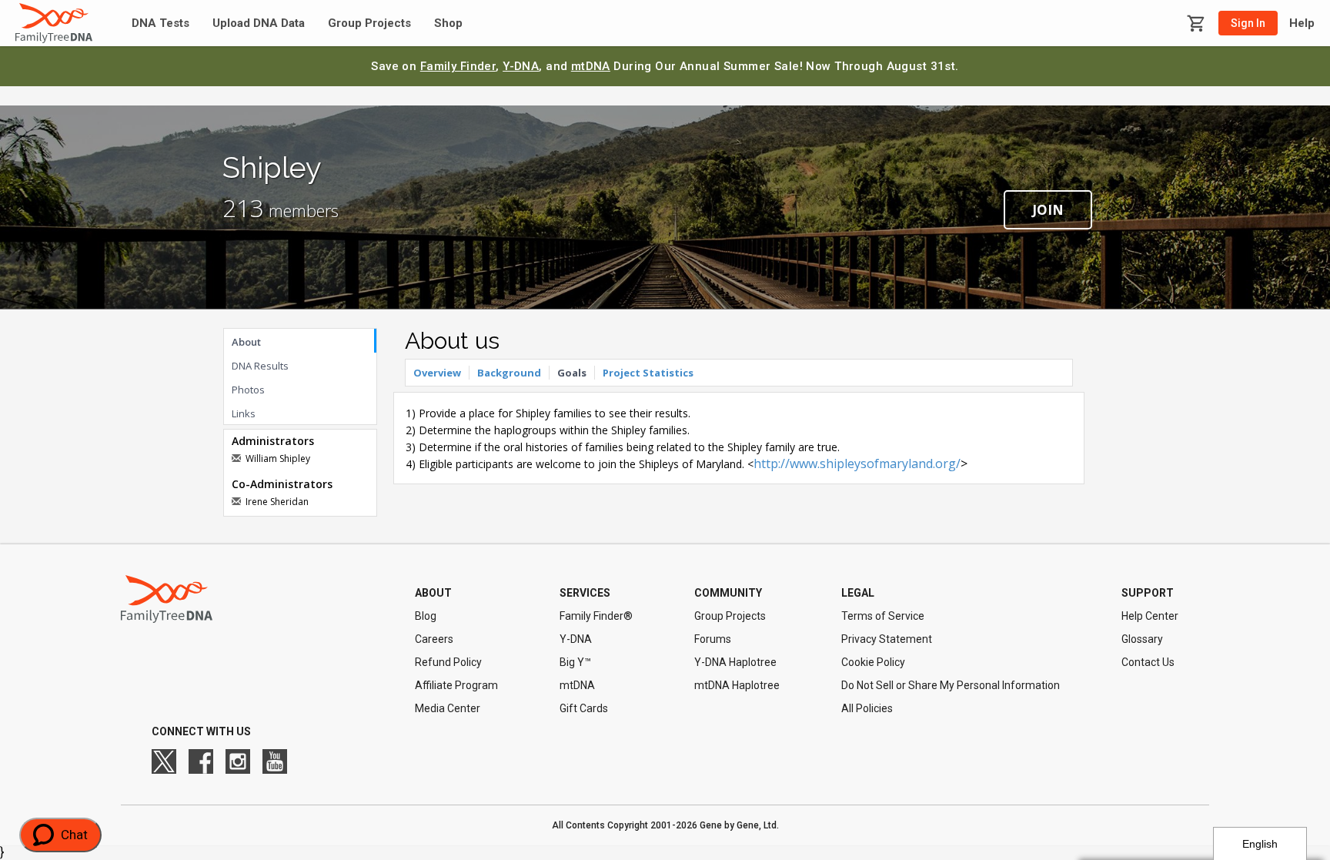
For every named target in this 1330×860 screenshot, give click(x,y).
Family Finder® (596, 616)
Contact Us (1148, 662)
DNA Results (260, 366)
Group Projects (369, 23)
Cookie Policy (873, 662)
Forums (712, 639)
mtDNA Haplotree (737, 685)
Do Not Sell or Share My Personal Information (950, 685)
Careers (434, 639)
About (246, 342)
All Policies (867, 708)
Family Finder (458, 66)
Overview (437, 373)
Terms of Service (882, 616)
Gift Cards (584, 708)
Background (509, 373)
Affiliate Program (456, 685)
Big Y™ (575, 662)
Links (244, 413)
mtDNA (590, 66)
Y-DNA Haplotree (735, 662)
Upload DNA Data (258, 23)
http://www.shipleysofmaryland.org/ (857, 463)
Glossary (1142, 639)
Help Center (1149, 616)
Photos (248, 390)
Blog (425, 616)
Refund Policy (448, 662)
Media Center (447, 708)
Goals (571, 373)
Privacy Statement (886, 639)
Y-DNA (521, 66)
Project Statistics (648, 373)
